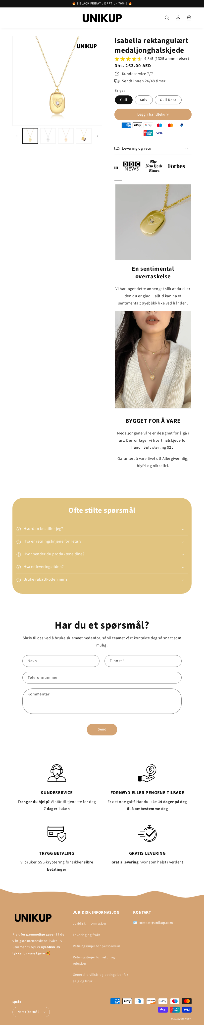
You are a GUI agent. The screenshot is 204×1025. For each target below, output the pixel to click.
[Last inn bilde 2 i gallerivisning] (48, 136)
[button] (14, 17)
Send (102, 729)
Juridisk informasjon (89, 923)
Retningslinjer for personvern (96, 946)
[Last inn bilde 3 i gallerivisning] (66, 136)
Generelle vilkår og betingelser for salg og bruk (100, 977)
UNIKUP (185, 1019)
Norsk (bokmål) (29, 1012)
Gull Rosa (168, 99)
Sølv (144, 99)
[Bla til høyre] (97, 136)
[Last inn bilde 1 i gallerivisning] (30, 136)
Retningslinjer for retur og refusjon (94, 960)
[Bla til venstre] (16, 136)
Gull (123, 99)
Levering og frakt (86, 935)
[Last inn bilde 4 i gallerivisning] (84, 136)
